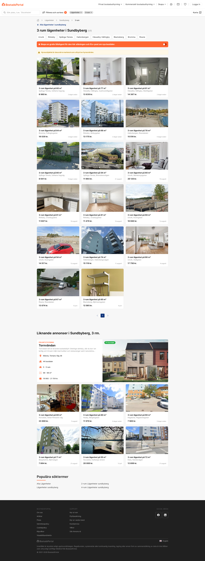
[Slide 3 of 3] (148, 83)
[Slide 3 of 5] (102, 125)
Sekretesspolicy (43, 524)
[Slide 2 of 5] (101, 125)
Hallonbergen (83, 37)
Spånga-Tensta (66, 37)
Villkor (72, 528)
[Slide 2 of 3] (147, 83)
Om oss (40, 512)
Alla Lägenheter (44, 483)
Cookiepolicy (42, 528)
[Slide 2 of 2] (58, 125)
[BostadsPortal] (12, 4)
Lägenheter (49, 20)
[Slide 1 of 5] (99, 125)
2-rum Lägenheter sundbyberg (95, 483)
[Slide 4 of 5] (104, 125)
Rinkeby (51, 37)
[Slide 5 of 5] (105, 125)
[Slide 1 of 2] (57, 125)
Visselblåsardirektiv (44, 535)
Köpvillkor (40, 531)
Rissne (142, 37)
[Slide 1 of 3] (145, 83)
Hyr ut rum (74, 512)
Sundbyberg (64, 20)
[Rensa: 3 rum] (91, 12)
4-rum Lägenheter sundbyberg (95, 487)
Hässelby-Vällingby (101, 37)
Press (39, 520)
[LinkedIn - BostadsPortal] (165, 515)
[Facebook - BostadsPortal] (158, 515)
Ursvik (41, 37)
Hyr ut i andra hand (77, 520)
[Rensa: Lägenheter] (81, 12)
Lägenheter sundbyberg (47, 487)
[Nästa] (108, 315)
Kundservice (74, 524)
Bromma (131, 37)
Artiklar (39, 516)
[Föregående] (97, 315)
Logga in (196, 4)
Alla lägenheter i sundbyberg (53, 24)
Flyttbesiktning (75, 516)
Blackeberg (119, 37)
